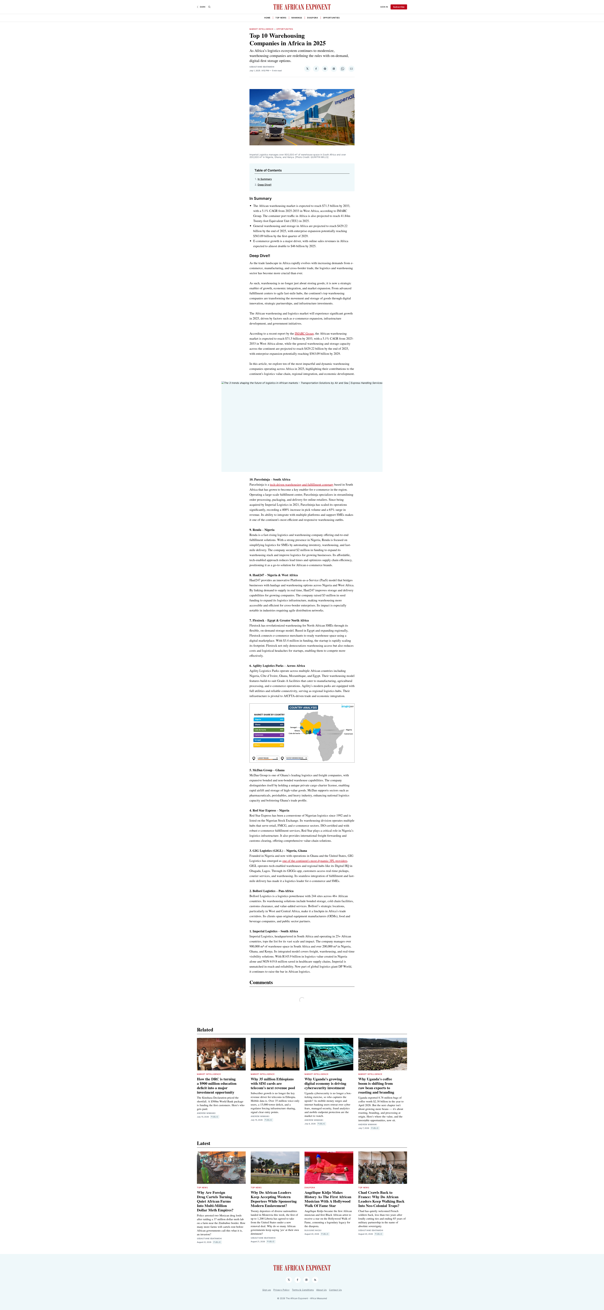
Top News (280, 18)
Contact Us (335, 1289)
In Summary (265, 179)
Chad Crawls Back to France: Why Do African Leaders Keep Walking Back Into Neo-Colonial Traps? (381, 1199)
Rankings (296, 18)
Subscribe (399, 7)
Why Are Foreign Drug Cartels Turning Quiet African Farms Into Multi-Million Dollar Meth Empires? (215, 1201)
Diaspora (312, 18)
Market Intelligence (261, 29)
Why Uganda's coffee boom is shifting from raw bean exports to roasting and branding (376, 1085)
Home (267, 18)
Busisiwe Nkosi (313, 1230)
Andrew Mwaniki (206, 1113)
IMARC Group (304, 333)
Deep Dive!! (264, 184)
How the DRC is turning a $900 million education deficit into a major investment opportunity (216, 1085)
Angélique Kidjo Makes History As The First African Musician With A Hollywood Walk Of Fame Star (328, 1199)
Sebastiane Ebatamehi (261, 67)
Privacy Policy (281, 1289)
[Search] (209, 7)
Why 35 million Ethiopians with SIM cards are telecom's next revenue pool (273, 1083)
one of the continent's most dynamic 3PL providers (314, 861)
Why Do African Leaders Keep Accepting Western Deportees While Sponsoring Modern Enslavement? (274, 1199)
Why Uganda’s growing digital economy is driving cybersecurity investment (325, 1083)
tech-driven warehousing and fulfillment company (301, 484)
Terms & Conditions (303, 1289)
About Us (321, 1289)
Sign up (266, 1289)
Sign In (384, 7)
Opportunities (331, 18)
